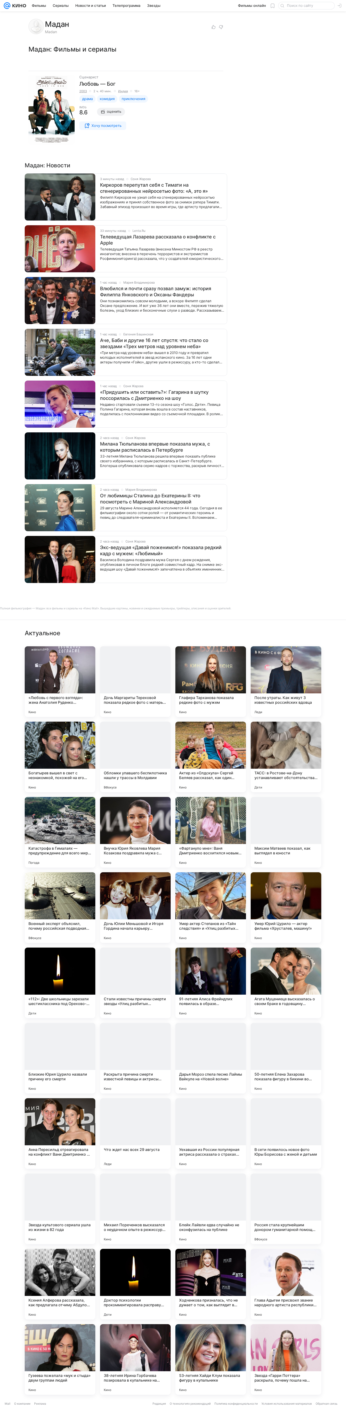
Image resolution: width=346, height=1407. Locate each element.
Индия (123, 91)
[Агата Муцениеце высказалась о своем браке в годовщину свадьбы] (286, 983)
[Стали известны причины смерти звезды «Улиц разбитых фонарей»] (135, 983)
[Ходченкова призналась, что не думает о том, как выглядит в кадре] (210, 1284)
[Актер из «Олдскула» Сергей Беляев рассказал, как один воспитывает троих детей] (210, 757)
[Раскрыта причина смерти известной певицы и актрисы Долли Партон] (135, 1058)
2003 (83, 91)
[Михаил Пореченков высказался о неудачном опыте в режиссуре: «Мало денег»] (135, 1209)
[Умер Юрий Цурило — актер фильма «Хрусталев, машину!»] (286, 907)
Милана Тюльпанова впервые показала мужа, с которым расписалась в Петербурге (155, 447)
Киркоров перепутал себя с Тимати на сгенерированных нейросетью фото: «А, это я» (154, 188)
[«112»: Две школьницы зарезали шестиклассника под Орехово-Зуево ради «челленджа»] (60, 983)
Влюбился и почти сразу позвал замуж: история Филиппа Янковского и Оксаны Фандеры (155, 291)
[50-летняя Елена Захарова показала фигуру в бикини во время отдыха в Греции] (286, 1058)
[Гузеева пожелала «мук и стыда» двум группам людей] (60, 1359)
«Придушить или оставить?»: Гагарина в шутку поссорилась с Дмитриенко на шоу (154, 395)
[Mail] (7, 5)
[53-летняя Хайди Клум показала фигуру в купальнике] (210, 1359)
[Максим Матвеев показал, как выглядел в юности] (286, 832)
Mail (7, 1403)
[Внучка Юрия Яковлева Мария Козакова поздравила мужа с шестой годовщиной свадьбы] (135, 832)
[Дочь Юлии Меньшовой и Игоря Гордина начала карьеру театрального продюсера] (135, 907)
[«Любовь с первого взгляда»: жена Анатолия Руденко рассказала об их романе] (60, 681)
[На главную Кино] (18, 5)
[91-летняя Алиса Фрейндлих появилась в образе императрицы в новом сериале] (210, 983)
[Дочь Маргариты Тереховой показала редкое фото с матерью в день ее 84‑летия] (135, 681)
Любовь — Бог (97, 84)
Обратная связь (327, 1403)
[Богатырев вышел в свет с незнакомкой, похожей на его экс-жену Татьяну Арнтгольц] (60, 757)
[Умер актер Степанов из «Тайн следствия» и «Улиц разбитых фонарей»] (210, 907)
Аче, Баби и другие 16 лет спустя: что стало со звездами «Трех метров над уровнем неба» (154, 343)
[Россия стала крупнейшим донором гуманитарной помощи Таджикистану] (286, 1209)
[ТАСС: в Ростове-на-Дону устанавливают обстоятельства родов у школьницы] (286, 757)
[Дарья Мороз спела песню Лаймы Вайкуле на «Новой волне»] (210, 1058)
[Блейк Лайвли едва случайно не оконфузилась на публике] (210, 1209)
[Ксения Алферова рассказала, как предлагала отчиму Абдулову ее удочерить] (60, 1284)
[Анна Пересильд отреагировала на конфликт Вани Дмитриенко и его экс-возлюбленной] (60, 1133)
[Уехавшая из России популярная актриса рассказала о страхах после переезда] (210, 1133)
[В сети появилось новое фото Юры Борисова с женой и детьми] (286, 1133)
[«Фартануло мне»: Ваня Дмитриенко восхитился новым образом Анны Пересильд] (210, 832)
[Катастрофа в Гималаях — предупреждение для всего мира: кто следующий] (60, 832)
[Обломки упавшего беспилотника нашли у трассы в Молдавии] (135, 757)
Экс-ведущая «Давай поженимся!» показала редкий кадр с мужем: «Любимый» (160, 550)
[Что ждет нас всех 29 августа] (135, 1133)
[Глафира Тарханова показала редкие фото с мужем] (210, 681)
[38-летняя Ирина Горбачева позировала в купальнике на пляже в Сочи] (135, 1359)
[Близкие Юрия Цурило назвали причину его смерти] (60, 1058)
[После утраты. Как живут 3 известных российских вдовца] (286, 681)
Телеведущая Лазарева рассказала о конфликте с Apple (158, 240)
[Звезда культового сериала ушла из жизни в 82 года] (60, 1209)
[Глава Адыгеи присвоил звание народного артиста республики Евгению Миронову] (286, 1284)
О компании (22, 1403)
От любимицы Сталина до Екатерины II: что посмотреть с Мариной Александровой (150, 499)
